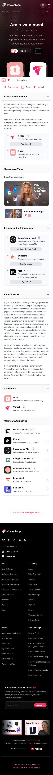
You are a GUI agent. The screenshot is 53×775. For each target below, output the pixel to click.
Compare (5, 12)
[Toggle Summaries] (26, 389)
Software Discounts (10, 579)
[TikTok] (9, 540)
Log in (31, 610)
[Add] (35, 51)
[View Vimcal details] (28, 137)
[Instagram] (20, 540)
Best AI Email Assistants (38, 670)
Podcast (5, 600)
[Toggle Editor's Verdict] (26, 294)
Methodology (34, 595)
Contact (31, 605)
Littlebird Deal (7, 659)
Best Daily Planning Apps (38, 657)
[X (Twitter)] (14, 540)
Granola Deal (7, 638)
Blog (3, 610)
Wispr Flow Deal (8, 664)
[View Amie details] (25, 153)
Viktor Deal (6, 643)
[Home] (12, 5)
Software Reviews (9, 574)
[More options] (40, 51)
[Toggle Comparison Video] (26, 169)
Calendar (15, 12)
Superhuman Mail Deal (11, 633)
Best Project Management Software (39, 663)
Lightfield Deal (8, 648)
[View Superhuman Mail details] (28, 240)
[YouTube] (4, 540)
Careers (31, 579)
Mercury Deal (7, 654)
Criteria (31, 600)
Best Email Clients (35, 638)
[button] (15, 70)
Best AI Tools (33, 633)
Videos (5, 605)
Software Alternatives (11, 584)
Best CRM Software (36, 652)
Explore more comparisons (26, 512)
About (30, 569)
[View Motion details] (28, 273)
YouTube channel (32, 740)
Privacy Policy (34, 620)
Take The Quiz (34, 589)
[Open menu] (48, 5)
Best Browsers (34, 675)
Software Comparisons (11, 589)
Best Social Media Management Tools (36, 645)
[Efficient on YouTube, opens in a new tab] (36, 749)
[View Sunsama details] (28, 257)
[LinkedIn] (25, 540)
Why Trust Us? (34, 574)
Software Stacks (8, 595)
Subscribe (32, 584)
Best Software (8, 569)
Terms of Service (35, 615)
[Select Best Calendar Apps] (26, 213)
